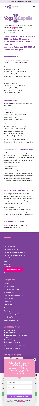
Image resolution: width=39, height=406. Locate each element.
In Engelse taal (9, 292)
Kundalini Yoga (9, 298)
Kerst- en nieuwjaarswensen (13, 295)
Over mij (7, 264)
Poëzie (6, 308)
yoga (14, 28)
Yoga (27, 60)
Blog (5, 261)
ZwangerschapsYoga (11, 320)
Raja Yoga (7, 311)
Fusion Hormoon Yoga (11, 289)
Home (6, 241)
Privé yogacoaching (12, 249)
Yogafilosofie (8, 317)
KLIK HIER (7, 225)
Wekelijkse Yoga (10, 246)
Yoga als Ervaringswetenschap (14, 314)
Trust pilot (8, 266)
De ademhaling (9, 286)
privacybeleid (21, 401)
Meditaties (7, 301)
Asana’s (6, 283)
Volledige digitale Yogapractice (15, 252)
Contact (6, 273)
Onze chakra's (9, 305)
